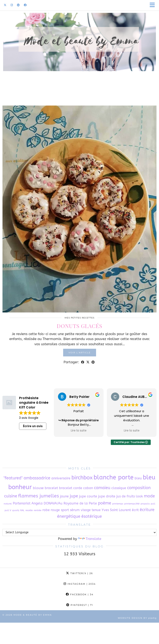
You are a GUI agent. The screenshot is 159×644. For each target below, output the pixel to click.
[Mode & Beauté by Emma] (79, 49)
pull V (8, 510)
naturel (8, 503)
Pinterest (81, 605)
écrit (135, 510)
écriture (147, 509)
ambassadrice (37, 478)
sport (65, 510)
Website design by (137, 618)
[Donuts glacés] (79, 209)
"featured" (13, 478)
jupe (74, 496)
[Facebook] (25, 5)
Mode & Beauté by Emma (32, 615)
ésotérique (91, 516)
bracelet (51, 488)
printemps (117, 503)
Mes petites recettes (79, 317)
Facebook (81, 594)
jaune (64, 496)
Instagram (81, 583)
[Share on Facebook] (82, 362)
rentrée (37, 510)
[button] (153, 5)
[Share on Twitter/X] (87, 362)
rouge (55, 510)
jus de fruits (125, 496)
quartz (15, 510)
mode (149, 496)
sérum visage (80, 510)
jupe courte (88, 496)
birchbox (82, 477)
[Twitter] (5, 5)
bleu (138, 478)
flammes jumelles (38, 496)
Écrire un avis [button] (33, 426)
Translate (93, 539)
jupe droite (106, 496)
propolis (145, 503)
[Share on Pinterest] (93, 362)
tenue (96, 510)
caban (88, 488)
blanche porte (114, 477)
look (139, 496)
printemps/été (132, 503)
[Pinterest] (18, 5)
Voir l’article (80, 352)
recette (29, 510)
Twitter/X (81, 573)
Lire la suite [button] (79, 431)
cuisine (10, 496)
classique (118, 488)
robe (46, 510)
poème (104, 503)
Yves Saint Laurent (116, 510)
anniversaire (60, 478)
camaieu (102, 487)
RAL (22, 510)
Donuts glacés (79, 325)
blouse (38, 488)
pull (153, 503)
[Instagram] (12, 5)
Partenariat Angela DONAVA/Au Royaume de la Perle (55, 503)
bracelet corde (70, 488)
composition (139, 487)
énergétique (68, 516)
